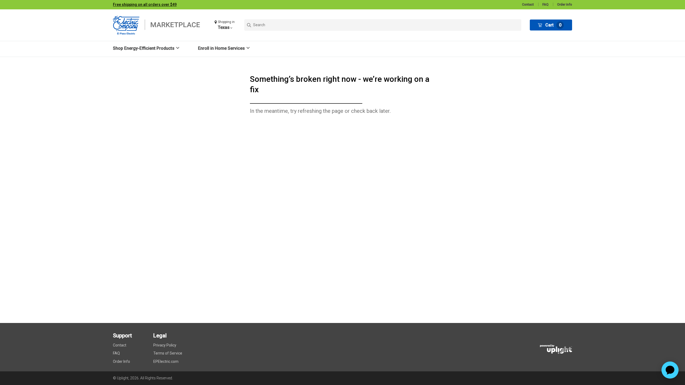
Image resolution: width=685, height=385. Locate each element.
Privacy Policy (164, 345)
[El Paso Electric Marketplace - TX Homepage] (160, 25)
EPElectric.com (165, 361)
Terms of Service (167, 353)
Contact (528, 4)
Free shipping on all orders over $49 (145, 4)
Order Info (121, 361)
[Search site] (382, 25)
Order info (564, 4)
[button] (225, 25)
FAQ (545, 4)
